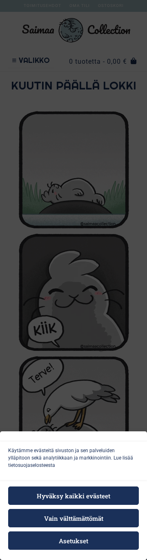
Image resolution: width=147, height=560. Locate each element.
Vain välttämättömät (73, 518)
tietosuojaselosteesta (31, 465)
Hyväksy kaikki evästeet (73, 496)
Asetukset (73, 541)
